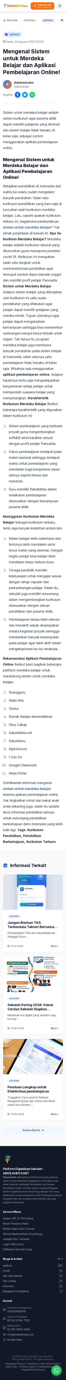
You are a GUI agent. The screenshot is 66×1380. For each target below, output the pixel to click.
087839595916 (16, 1311)
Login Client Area (13, 1244)
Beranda (12, 20)
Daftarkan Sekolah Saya (17, 1249)
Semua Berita (31, 1130)
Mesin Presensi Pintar (16, 1223)
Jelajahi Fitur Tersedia (16, 1239)
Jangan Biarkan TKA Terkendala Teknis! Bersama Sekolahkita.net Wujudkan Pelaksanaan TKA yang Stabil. (32, 929)
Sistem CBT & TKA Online (18, 1218)
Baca (54, 946)
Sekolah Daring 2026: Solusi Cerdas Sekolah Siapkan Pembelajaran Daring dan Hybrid (30, 1011)
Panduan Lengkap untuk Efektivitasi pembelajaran (28, 1089)
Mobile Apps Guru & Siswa (19, 1228)
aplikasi (48, 20)
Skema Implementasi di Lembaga (22, 1233)
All (59, 1258)
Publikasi (29, 20)
